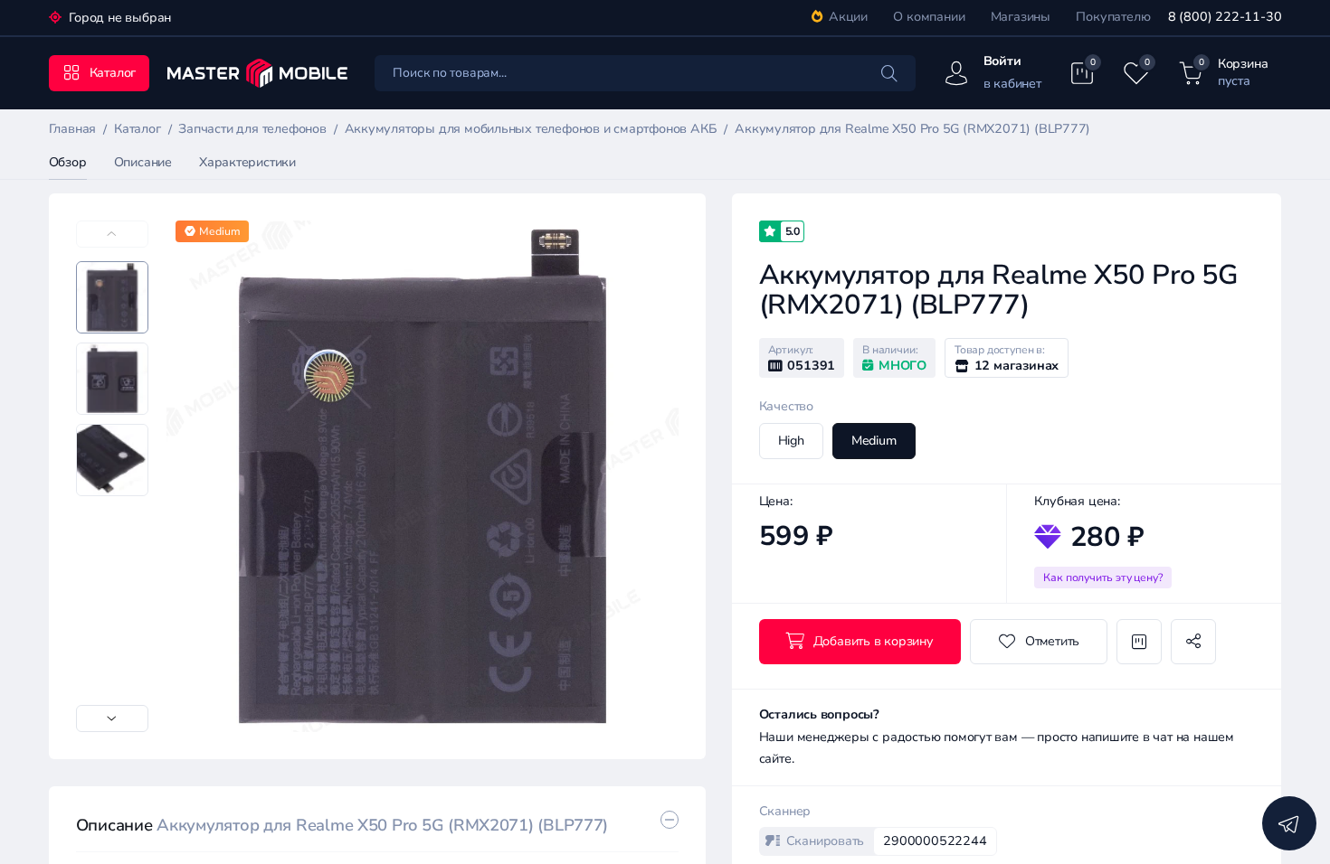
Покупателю (1113, 16)
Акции (848, 16)
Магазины (1020, 16)
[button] (112, 718)
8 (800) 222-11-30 (1224, 16)
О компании (928, 16)
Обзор (68, 162)
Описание (143, 162)
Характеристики (247, 162)
